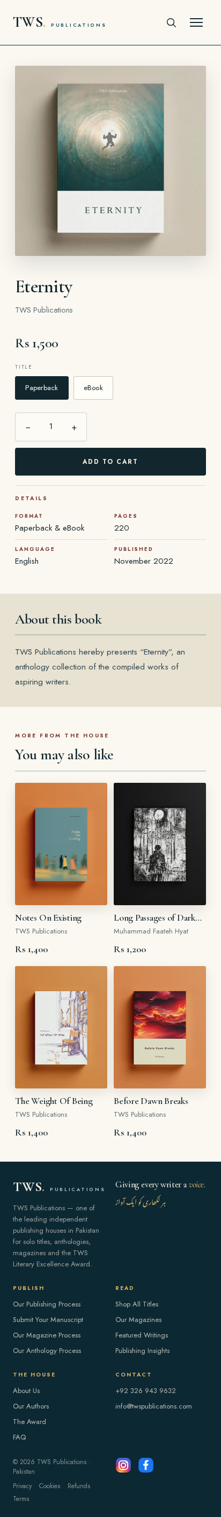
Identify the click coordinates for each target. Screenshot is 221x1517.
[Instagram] (123, 1465)
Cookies (49, 1486)
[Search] (171, 22)
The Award (29, 1422)
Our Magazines (138, 1319)
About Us (26, 1391)
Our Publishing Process (46, 1304)
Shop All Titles (136, 1304)
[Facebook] (146, 1465)
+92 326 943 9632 (145, 1391)
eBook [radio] (93, 388)
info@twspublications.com (153, 1406)
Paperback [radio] (41, 388)
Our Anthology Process (47, 1350)
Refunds (79, 1486)
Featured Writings (141, 1335)
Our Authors (31, 1406)
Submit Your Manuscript (48, 1319)
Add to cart (111, 461)
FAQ (19, 1437)
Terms (21, 1499)
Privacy (22, 1486)
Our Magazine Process (46, 1335)
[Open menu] (196, 22)
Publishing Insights (142, 1350)
